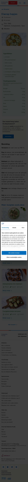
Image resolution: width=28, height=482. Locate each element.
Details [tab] (14, 227)
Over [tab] (23, 227)
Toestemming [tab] (5, 227)
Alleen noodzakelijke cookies (14, 257)
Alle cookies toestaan (14, 253)
